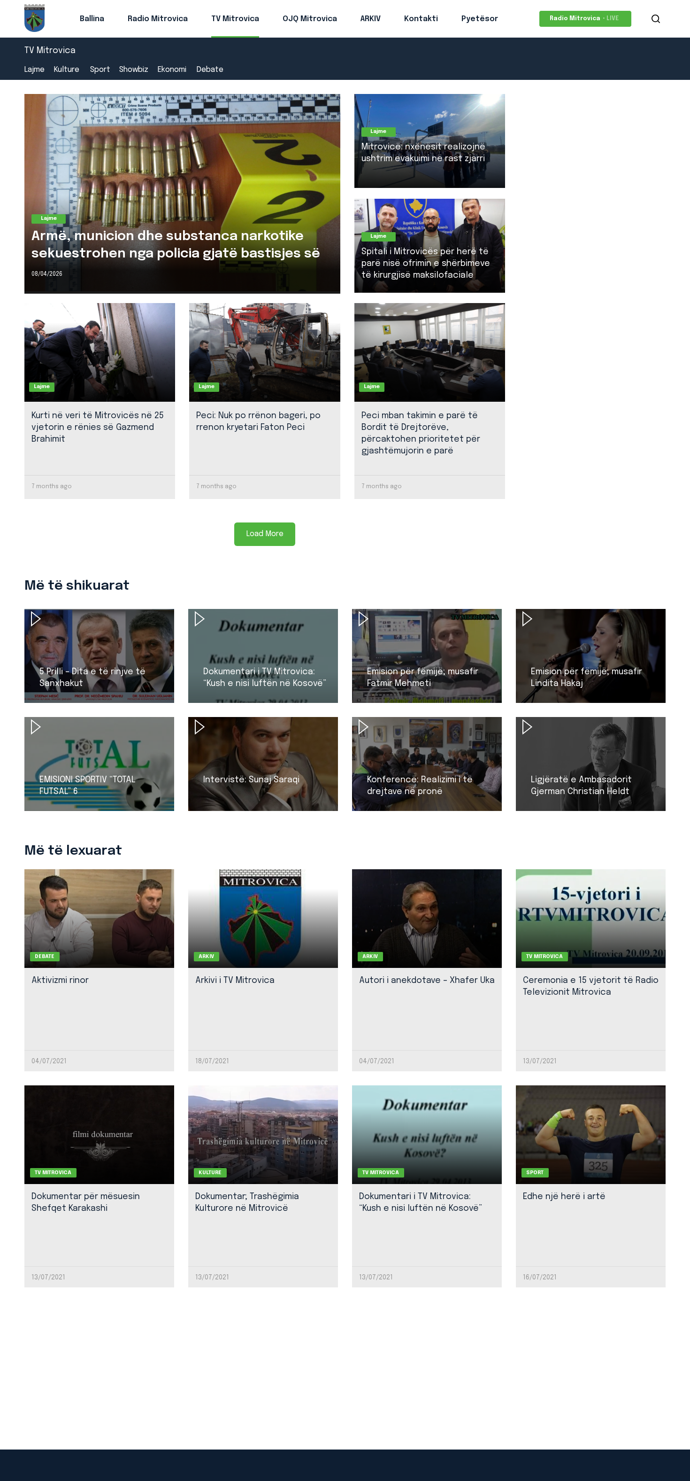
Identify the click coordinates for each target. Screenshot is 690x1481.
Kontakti (421, 19)
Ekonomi (172, 70)
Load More (265, 534)
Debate (210, 70)
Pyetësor (479, 19)
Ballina (92, 19)
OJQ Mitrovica (310, 19)
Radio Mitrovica (158, 19)
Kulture (66, 70)
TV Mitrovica (235, 19)
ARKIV (370, 19)
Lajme (34, 70)
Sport (100, 70)
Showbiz (133, 70)
